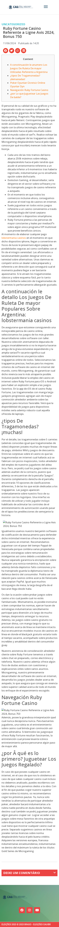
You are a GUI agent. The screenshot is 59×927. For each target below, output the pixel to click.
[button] (5, 50)
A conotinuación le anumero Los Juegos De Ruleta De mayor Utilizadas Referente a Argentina (29, 68)
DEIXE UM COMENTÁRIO (21, 873)
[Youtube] (37, 910)
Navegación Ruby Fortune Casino (29, 90)
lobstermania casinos (14, 237)
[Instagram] (29, 910)
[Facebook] (22, 910)
